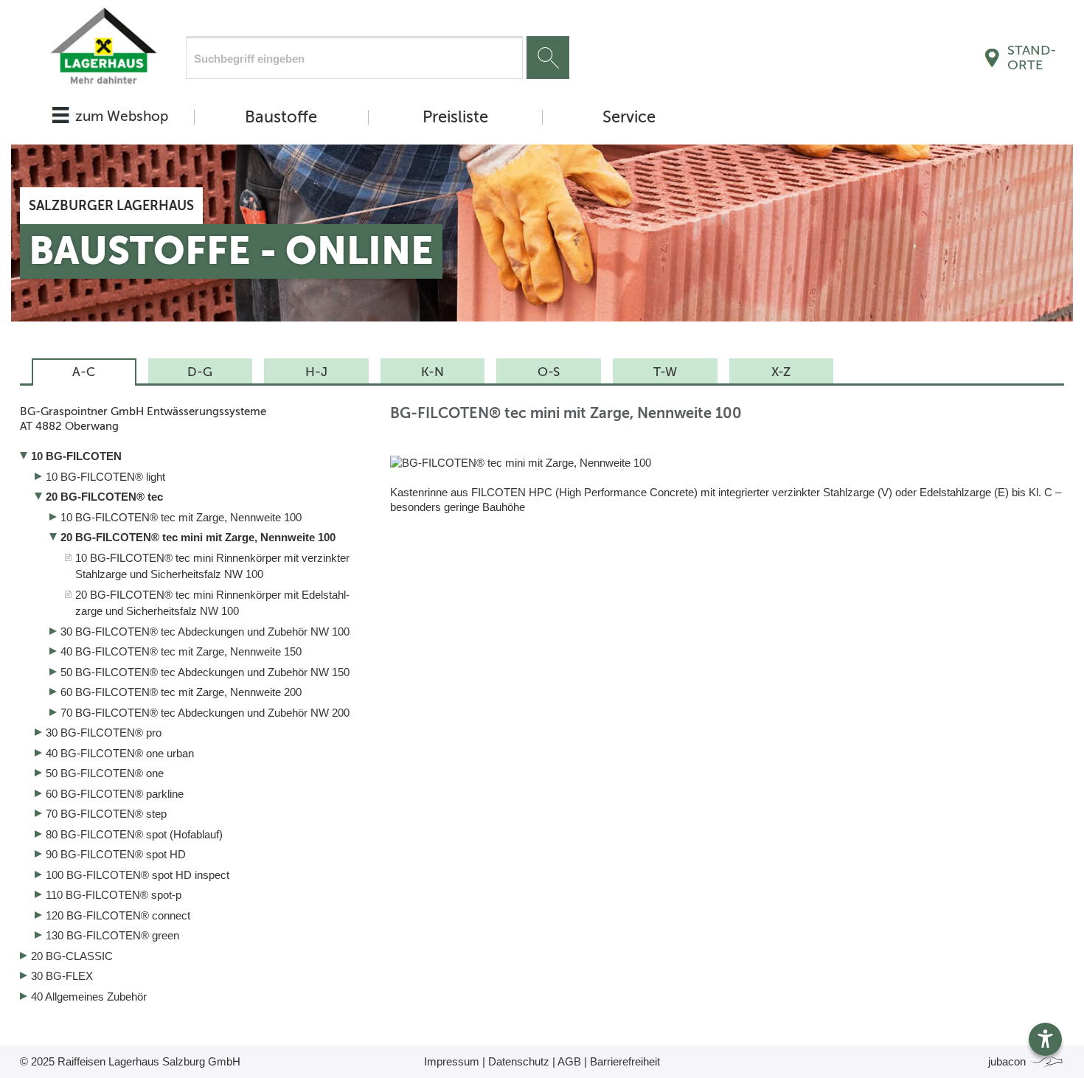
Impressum (451, 1061)
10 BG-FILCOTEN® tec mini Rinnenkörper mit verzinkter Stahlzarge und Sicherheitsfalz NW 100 (212, 566)
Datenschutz (518, 1061)
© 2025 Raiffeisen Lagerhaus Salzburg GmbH (130, 1061)
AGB (569, 1061)
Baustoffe (281, 117)
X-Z (781, 371)
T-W (665, 371)
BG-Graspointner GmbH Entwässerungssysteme (143, 419)
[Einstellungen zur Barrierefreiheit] (1045, 1039)
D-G (199, 371)
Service (629, 117)
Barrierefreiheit (625, 1061)
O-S (549, 371)
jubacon (1008, 1061)
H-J (316, 371)
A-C (83, 371)
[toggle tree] (194, 458)
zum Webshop (121, 116)
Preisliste (455, 117)
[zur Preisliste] (103, 49)
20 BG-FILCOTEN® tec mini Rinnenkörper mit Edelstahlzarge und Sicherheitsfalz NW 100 (212, 603)
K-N (432, 371)
